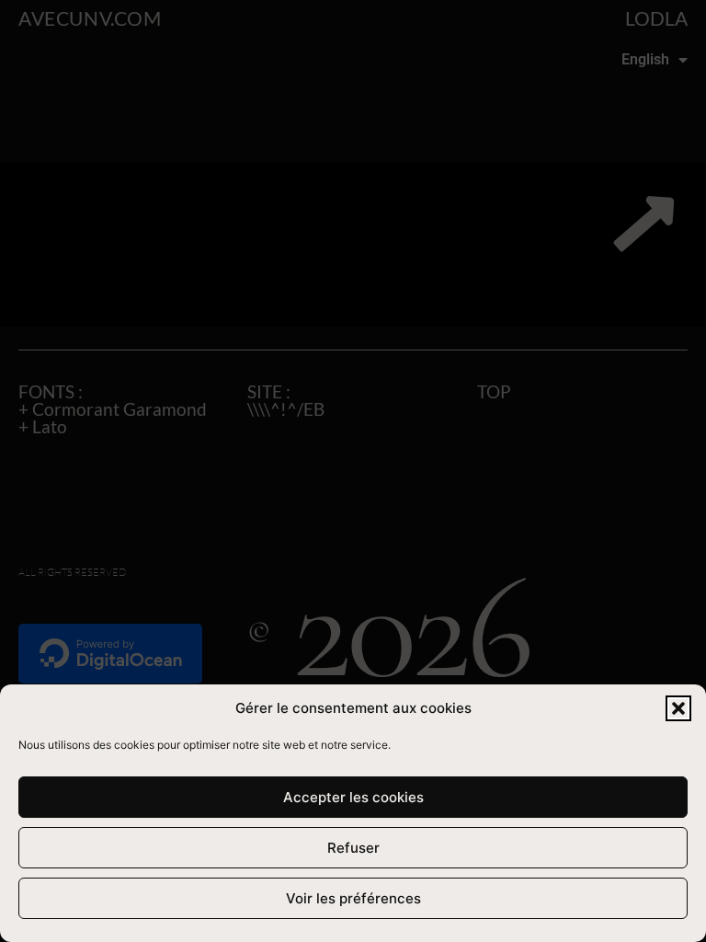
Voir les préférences (353, 898)
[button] (678, 708)
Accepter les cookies (353, 797)
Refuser (353, 847)
